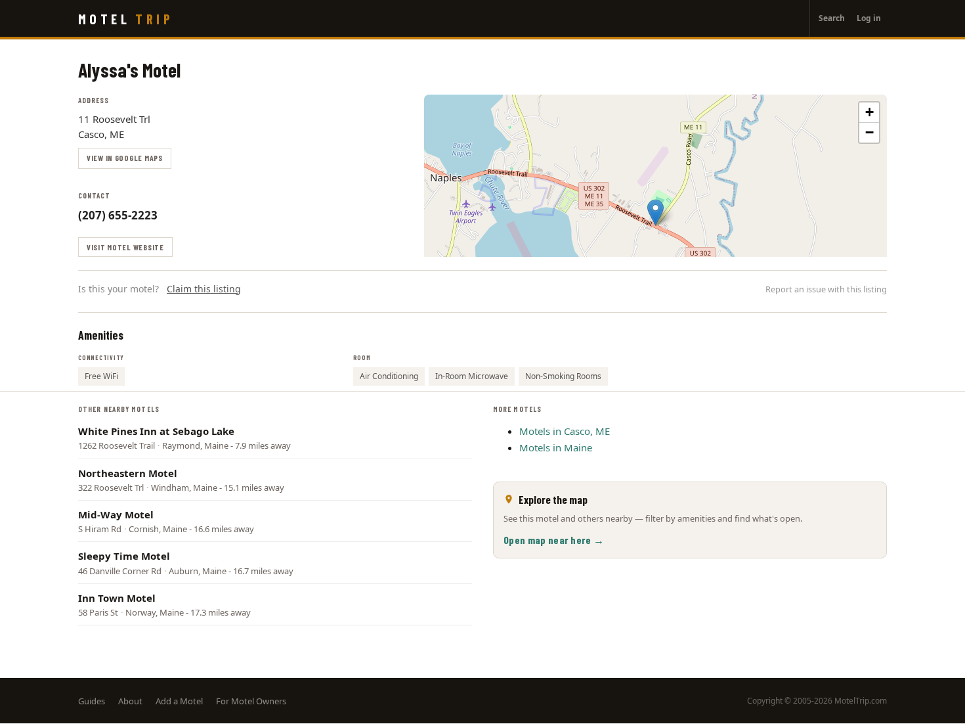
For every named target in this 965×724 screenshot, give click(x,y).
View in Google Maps (125, 157)
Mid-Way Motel (116, 514)
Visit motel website (125, 247)
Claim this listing (204, 289)
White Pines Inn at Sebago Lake (156, 431)
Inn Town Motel (117, 597)
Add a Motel (179, 701)
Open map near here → (554, 539)
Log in (869, 18)
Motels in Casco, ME (564, 431)
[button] (655, 212)
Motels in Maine (555, 447)
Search (832, 18)
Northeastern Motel (127, 473)
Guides (91, 701)
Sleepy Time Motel (124, 555)
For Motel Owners (251, 701)
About (130, 701)
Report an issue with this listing (826, 289)
